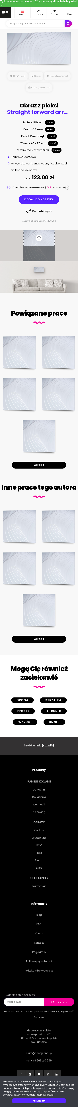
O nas (39, 933)
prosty (23, 711)
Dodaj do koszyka (39, 199)
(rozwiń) (48, 745)
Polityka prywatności (39, 961)
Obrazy (39, 822)
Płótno (39, 860)
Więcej (39, 465)
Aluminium (39, 838)
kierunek (53, 711)
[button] (22, 12)
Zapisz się (59, 1002)
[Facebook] (21, 1074)
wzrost (25, 722)
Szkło (39, 868)
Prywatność (67, 1011)
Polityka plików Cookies (39, 970)
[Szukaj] (68, 23)
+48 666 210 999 (41, 1060)
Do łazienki (39, 797)
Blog (39, 915)
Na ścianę (39, 812)
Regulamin (39, 952)
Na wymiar (39, 886)
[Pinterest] (48, 1074)
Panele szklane (39, 781)
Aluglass (39, 830)
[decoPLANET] (5, 12)
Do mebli (39, 804)
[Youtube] (39, 1074)
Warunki (39, 1017)
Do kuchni (39, 789)
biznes (54, 722)
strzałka (53, 700)
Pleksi (39, 853)
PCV (39, 845)
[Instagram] (30, 1074)
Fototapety (39, 878)
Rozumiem (39, 1100)
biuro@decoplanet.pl (39, 1053)
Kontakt (39, 943)
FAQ (39, 924)
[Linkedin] (56, 1074)
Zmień (50, 122)
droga (22, 700)
